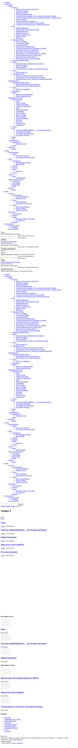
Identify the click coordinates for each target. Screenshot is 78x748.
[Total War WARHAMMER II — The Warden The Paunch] (5, 640)
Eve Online (11, 212)
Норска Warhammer (22, 118)
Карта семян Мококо (22, 207)
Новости (15, 215)
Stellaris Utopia (20, 36)
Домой (3, 506)
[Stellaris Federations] (5, 654)
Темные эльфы (20, 103)
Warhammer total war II (15, 98)
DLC (13, 26)
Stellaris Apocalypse (22, 33)
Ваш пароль (22, 238)
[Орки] (5, 625)
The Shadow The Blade (23, 132)
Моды (14, 137)
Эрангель (19, 171)
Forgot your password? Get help (10, 262)
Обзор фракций (17, 99)
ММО (6, 191)
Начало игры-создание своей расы (27, 9)
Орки (18, 101)
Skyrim (10, 188)
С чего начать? (17, 213)
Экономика (16, 91)
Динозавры (16, 181)
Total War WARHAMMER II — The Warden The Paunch (33, 130)
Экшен (7, 150)
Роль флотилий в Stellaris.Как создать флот (30, 63)
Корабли (15, 222)
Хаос (17, 108)
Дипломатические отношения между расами (30, 77)
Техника (15, 167)
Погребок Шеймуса (22, 196)
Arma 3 (10, 174)
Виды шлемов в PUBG (23, 162)
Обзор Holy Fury (21, 144)
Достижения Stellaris (22, 43)
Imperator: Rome (13, 81)
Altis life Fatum (20, 178)
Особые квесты (17, 195)
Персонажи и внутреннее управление (28, 86)
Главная (7, 2)
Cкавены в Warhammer (23, 106)
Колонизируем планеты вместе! (26, 57)
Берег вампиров (21, 115)
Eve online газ (20, 220)
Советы (14, 173)
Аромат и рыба (21, 198)
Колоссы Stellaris (21, 67)
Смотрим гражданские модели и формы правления (32, 24)
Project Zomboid (13, 229)
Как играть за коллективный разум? (27, 52)
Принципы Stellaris (22, 11)
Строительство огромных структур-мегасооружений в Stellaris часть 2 (38, 17)
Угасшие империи (22, 45)
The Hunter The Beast (22, 135)
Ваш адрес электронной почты (28, 247)
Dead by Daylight (13, 225)
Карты (14, 169)
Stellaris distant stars (22, 31)
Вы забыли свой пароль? (9, 241)
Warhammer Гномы (22, 109)
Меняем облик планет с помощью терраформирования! (34, 79)
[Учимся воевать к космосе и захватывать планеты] (5, 703)
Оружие (14, 166)
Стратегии (8, 4)
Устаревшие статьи (18, 74)
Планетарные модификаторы (25, 46)
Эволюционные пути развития (26, 21)
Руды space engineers (22, 156)
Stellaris (10, 6)
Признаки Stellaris (22, 12)
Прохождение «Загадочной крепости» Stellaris (31, 53)
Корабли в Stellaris (22, 65)
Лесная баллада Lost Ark (24, 203)
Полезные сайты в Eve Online (25, 219)
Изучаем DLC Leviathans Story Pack (27, 29)
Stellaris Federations (22, 28)
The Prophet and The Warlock (25, 133)
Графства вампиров (22, 104)
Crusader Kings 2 (13, 140)
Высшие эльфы (21, 116)
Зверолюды (19, 125)
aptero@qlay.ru (18, 739)
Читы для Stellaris (21, 41)
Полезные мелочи (18, 40)
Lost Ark (11, 193)
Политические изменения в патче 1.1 (28, 84)
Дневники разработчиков (20, 60)
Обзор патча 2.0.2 (21, 72)
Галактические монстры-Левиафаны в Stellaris (31, 48)
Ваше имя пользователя (26, 236)
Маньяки (15, 227)
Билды (14, 149)
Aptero (3, 526)
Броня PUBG (20, 164)
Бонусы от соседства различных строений (29, 75)
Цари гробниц (20, 113)
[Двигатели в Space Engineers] (5, 688)
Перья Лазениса (21, 208)
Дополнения (16, 183)
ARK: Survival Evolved (15, 179)
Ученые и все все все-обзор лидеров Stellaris (30, 23)
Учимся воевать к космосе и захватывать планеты (32, 69)
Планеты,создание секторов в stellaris (28, 58)
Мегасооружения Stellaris (24, 14)
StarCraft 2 (11, 147)
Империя (19, 121)
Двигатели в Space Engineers (25, 157)
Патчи (14, 70)
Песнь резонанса (21, 202)
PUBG (10, 159)
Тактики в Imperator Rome (24, 94)
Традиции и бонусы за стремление (27, 50)
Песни (14, 200)
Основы (14, 7)
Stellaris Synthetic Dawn (23, 35)
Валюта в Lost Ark (22, 210)
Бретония (19, 120)
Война (14, 62)
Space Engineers (13, 152)
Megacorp (19, 38)
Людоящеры (20, 111)
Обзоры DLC (16, 142)
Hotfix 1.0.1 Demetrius (23, 89)
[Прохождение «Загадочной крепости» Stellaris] (5, 674)
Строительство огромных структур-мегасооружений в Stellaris (36, 16)
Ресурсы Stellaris (21, 19)
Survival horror (9, 224)
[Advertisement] (15, 584)
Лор (13, 138)
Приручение (16, 184)
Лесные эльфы (20, 123)
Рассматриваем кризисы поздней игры (28, 55)
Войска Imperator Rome (23, 96)
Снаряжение (16, 161)
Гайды (14, 127)
